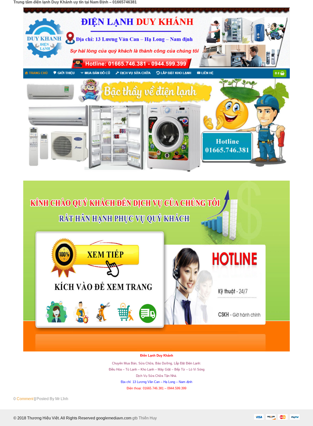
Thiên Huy (148, 418)
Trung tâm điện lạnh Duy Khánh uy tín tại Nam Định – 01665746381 (75, 2)
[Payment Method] (259, 417)
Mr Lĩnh (61, 399)
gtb (135, 418)
